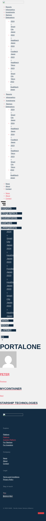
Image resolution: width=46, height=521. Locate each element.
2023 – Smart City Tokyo (13, 73)
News (8, 184)
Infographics (10, 10)
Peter (4, 374)
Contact (8, 189)
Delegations (10, 17)
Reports (9, 7)
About (8, 186)
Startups (9, 15)
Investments (10, 12)
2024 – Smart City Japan (13, 26)
